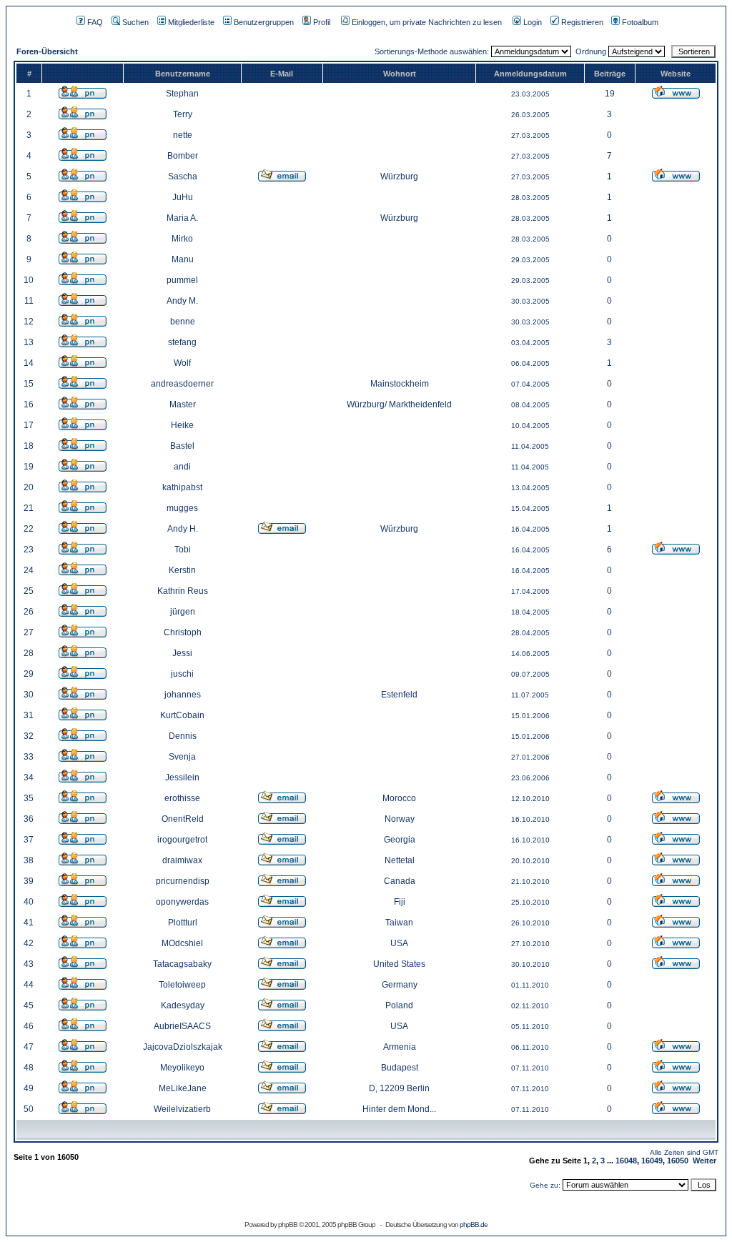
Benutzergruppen (264, 22)
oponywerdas (182, 902)
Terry (182, 114)
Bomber (182, 156)
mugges (182, 508)
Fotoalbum (640, 22)
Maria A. (182, 218)
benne (182, 322)
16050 (677, 1160)
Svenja (182, 757)
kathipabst (182, 487)
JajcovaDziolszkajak (182, 1047)
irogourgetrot (182, 840)
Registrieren (582, 22)
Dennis (183, 736)
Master (182, 404)
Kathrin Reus (182, 591)
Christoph (183, 632)
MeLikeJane (183, 1088)
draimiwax (182, 860)
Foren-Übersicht (47, 51)
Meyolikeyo (182, 1068)
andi (182, 467)
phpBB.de (474, 1224)
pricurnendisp (182, 881)
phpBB (287, 1224)
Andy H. (182, 529)
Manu (183, 259)
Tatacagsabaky (182, 964)
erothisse (182, 798)
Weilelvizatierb (182, 1109)
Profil (321, 22)
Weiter (704, 1160)
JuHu (182, 197)
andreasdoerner (182, 384)
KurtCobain (182, 715)
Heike (182, 425)
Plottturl (182, 923)
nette (182, 135)
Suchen (135, 22)
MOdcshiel (182, 943)
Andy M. (182, 301)
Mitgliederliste (191, 22)
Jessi (182, 653)
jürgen (182, 612)
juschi (182, 674)
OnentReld (183, 819)
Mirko (182, 239)
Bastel (182, 446)
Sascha (182, 177)
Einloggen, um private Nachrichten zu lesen (427, 22)
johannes (182, 695)
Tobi (182, 550)
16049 (652, 1160)
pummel (182, 280)
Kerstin (182, 570)
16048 (626, 1160)
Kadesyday (182, 1005)
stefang (182, 342)
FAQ (95, 22)
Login (532, 22)
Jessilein (182, 777)
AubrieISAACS (182, 1026)
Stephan (182, 94)
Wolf (182, 363)
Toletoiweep (182, 985)
